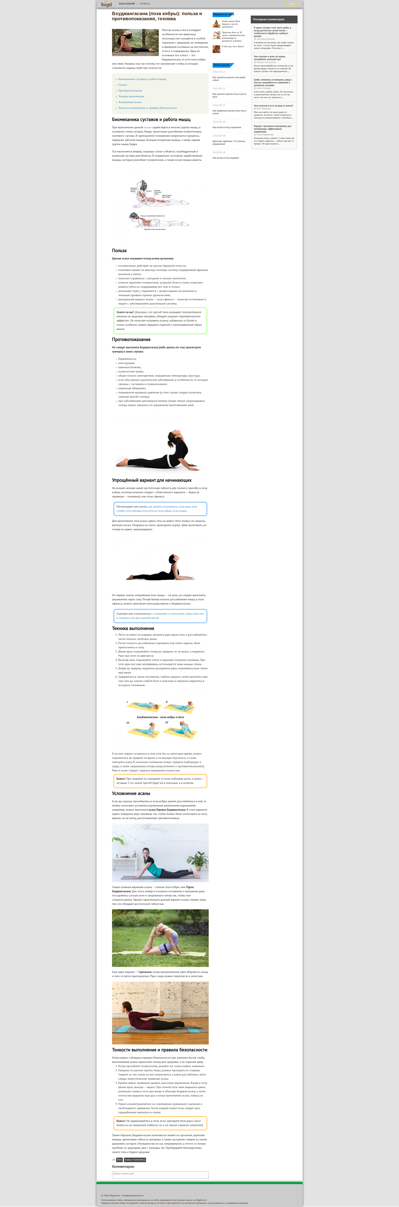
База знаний (127, 4)
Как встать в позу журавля (226, 158)
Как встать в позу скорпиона (227, 127)
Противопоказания (130, 91)
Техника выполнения (131, 96)
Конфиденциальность (133, 1196)
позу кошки (180, 511)
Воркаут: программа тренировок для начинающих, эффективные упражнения (272, 129)
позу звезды (133, 511)
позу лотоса (149, 511)
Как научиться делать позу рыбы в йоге (229, 78)
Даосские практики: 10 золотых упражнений (229, 142)
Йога (119, 1160)
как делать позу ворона (162, 506)
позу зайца (164, 511)
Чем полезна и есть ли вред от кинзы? (273, 106)
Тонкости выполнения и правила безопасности (147, 108)
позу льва (184, 506)
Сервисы (144, 4)
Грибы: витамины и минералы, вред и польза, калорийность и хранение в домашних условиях (273, 83)
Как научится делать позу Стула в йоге (229, 95)
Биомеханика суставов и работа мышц (142, 79)
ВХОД (292, 4)
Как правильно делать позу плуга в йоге (229, 112)
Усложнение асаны (130, 102)
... (283, 48)
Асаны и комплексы (135, 1160)
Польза (122, 85)
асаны (147, 127)
